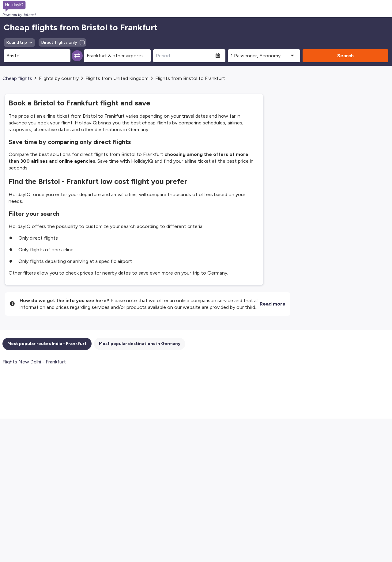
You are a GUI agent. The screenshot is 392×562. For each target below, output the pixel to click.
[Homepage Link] (19, 6)
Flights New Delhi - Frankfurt (34, 362)
